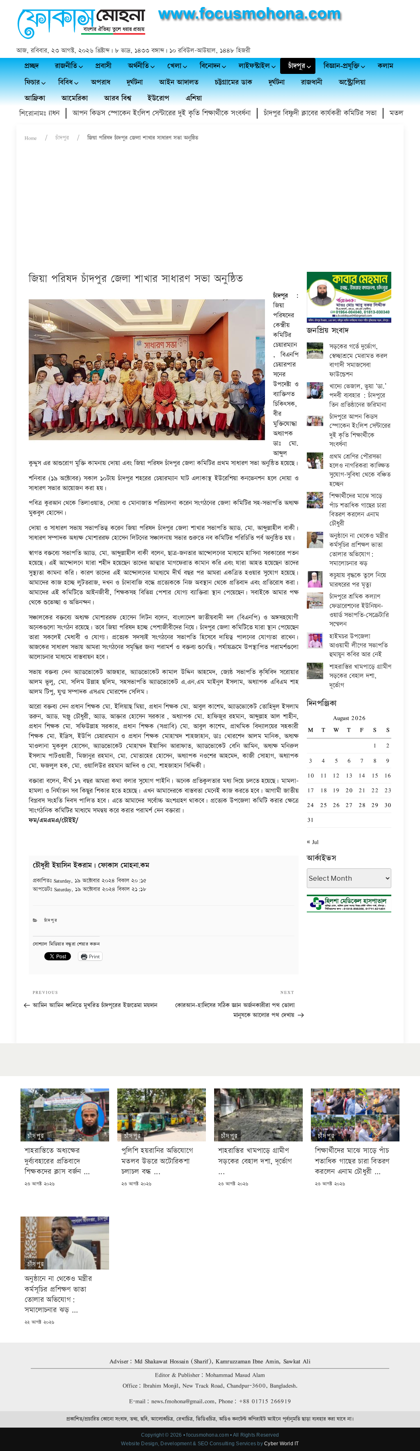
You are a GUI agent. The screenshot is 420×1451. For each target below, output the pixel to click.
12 (336, 775)
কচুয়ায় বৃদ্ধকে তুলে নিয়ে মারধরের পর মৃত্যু (357, 580)
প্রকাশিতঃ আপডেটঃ (89, 885)
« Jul (313, 842)
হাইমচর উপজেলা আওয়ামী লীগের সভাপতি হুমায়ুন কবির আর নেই (358, 646)
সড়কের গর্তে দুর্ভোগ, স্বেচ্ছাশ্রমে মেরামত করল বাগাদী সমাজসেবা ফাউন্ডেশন (358, 360)
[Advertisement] (210, 210)
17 (310, 790)
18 (323, 790)
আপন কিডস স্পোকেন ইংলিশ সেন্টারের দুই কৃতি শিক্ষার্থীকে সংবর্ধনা (135, 113)
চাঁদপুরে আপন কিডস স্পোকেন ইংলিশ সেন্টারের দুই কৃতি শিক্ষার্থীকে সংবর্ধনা (359, 430)
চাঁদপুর (62, 138)
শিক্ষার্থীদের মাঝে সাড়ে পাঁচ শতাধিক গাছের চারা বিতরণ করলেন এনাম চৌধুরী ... (352, 1161)
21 (361, 790)
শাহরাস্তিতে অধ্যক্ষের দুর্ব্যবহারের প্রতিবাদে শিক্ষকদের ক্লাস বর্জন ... (57, 1161)
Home (31, 138)
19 (336, 790)
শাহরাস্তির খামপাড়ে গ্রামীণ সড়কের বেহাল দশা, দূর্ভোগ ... (255, 1161)
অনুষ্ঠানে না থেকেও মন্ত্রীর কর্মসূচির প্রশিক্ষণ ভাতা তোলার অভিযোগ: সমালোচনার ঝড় (358, 549)
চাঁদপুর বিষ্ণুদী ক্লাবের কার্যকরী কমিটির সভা (293, 113)
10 (310, 775)
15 (375, 775)
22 (375, 790)
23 (387, 790)
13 (349, 775)
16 (387, 775)
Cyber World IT (281, 1443)
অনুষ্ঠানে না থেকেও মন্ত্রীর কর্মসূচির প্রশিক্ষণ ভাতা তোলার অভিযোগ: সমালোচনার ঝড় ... (58, 1294)
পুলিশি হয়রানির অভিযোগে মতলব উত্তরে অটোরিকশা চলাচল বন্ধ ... (157, 1161)
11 (323, 775)
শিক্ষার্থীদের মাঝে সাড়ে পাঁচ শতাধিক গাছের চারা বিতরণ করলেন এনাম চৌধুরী (357, 509)
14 (361, 775)
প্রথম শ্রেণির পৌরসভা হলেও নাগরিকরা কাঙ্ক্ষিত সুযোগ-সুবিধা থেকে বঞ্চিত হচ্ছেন (359, 470)
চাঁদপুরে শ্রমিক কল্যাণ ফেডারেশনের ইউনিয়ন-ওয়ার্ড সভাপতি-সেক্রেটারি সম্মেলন (359, 610)
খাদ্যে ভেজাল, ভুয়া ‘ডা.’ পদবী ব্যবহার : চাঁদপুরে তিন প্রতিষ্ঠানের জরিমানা (357, 396)
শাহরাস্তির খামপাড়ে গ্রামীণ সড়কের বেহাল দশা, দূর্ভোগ (360, 676)
